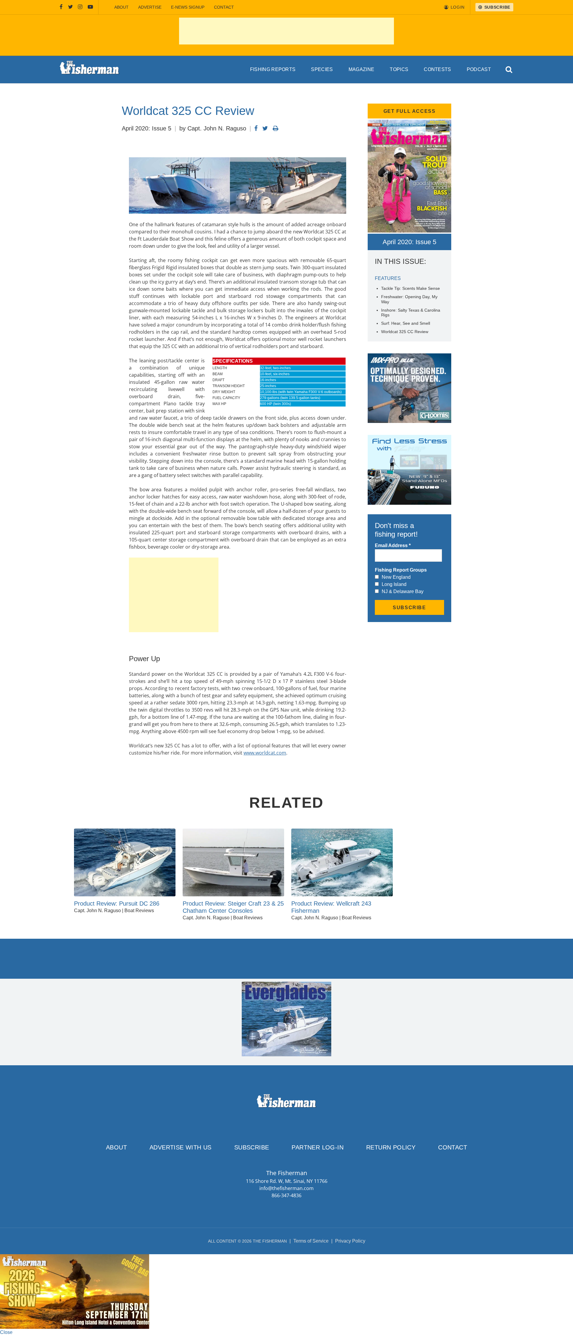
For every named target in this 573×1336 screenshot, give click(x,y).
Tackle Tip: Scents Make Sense (410, 288)
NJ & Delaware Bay (402, 591)
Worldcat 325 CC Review (404, 331)
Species (322, 69)
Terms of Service (311, 1240)
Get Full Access (409, 111)
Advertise (149, 7)
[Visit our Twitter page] (70, 7)
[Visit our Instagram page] (80, 7)
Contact (224, 7)
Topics (399, 69)
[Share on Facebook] (256, 128)
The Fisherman (89, 70)
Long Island (394, 584)
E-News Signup (187, 7)
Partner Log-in (318, 1147)
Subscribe (251, 1147)
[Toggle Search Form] (509, 69)
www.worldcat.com (265, 752)
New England (396, 577)
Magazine (362, 69)
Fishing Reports (273, 69)
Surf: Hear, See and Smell (405, 323)
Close (6, 1332)
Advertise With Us (181, 1147)
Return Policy (390, 1147)
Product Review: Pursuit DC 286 (116, 903)
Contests (437, 69)
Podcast (479, 69)
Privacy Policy (350, 1240)
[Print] (275, 128)
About (121, 7)
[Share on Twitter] (265, 128)
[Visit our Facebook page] (61, 7)
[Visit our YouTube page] (90, 7)
